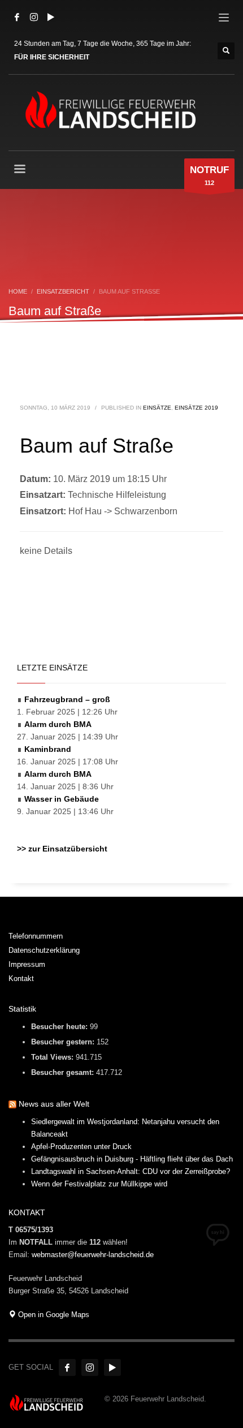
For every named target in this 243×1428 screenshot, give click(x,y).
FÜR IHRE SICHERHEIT (51, 57)
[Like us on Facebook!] (67, 1367)
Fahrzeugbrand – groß (67, 699)
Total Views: (53, 1057)
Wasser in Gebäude (61, 798)
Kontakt (21, 978)
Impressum (26, 964)
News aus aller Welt (54, 1103)
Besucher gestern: (64, 1042)
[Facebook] (16, 16)
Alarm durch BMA (58, 724)
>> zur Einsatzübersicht (62, 848)
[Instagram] (33, 16)
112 (209, 175)
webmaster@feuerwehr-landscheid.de (93, 1254)
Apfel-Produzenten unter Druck (81, 1146)
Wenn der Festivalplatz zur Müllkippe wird (99, 1184)
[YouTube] (50, 16)
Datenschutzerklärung (44, 950)
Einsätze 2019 (196, 408)
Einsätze (157, 408)
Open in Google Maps (52, 1314)
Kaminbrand (47, 749)
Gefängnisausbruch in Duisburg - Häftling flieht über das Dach (132, 1159)
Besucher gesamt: (63, 1072)
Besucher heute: (60, 1026)
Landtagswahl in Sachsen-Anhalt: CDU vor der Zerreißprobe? (130, 1171)
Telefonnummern (35, 936)
